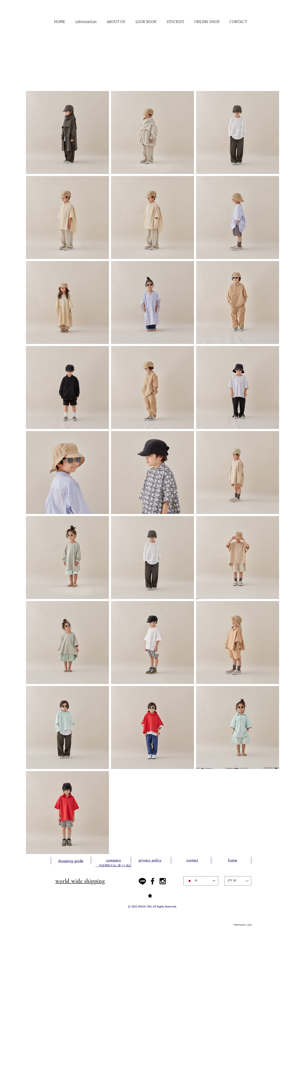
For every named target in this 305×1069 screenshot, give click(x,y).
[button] (115, 22)
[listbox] (237, 881)
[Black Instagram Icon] (162, 881)
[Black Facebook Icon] (152, 881)
